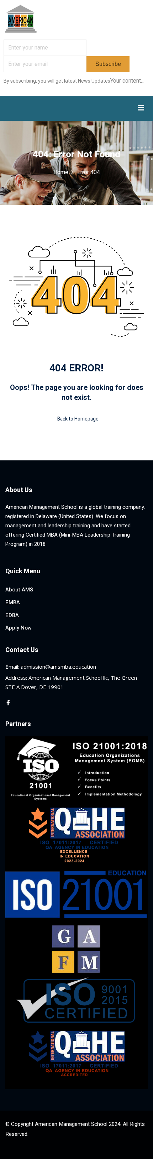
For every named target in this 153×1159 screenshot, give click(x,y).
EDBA (12, 615)
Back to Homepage (78, 419)
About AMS (19, 590)
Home (60, 172)
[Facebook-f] (8, 702)
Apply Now (18, 628)
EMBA (12, 602)
